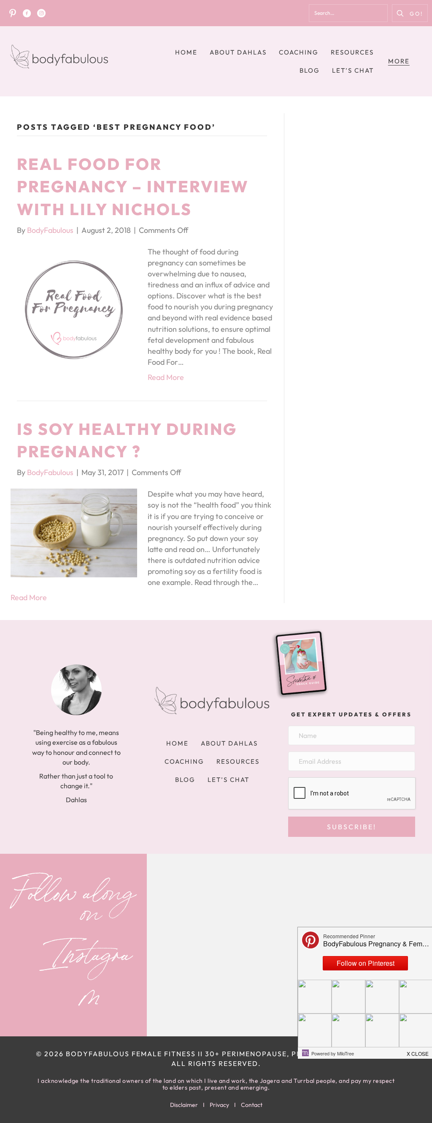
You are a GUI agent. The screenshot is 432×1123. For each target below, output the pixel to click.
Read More (166, 377)
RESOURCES (352, 52)
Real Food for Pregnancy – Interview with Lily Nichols (132, 186)
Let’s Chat (353, 70)
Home (186, 52)
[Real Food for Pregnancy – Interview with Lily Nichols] (74, 309)
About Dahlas (238, 52)
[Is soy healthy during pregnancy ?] (74, 532)
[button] (410, 13)
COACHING (299, 52)
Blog (310, 70)
